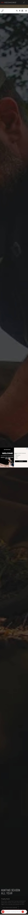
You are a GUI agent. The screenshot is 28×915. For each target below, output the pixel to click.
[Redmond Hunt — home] (2, 10)
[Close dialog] (27, 448)
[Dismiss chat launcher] (25, 912)
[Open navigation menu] (26, 10)
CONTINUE (21, 461)
